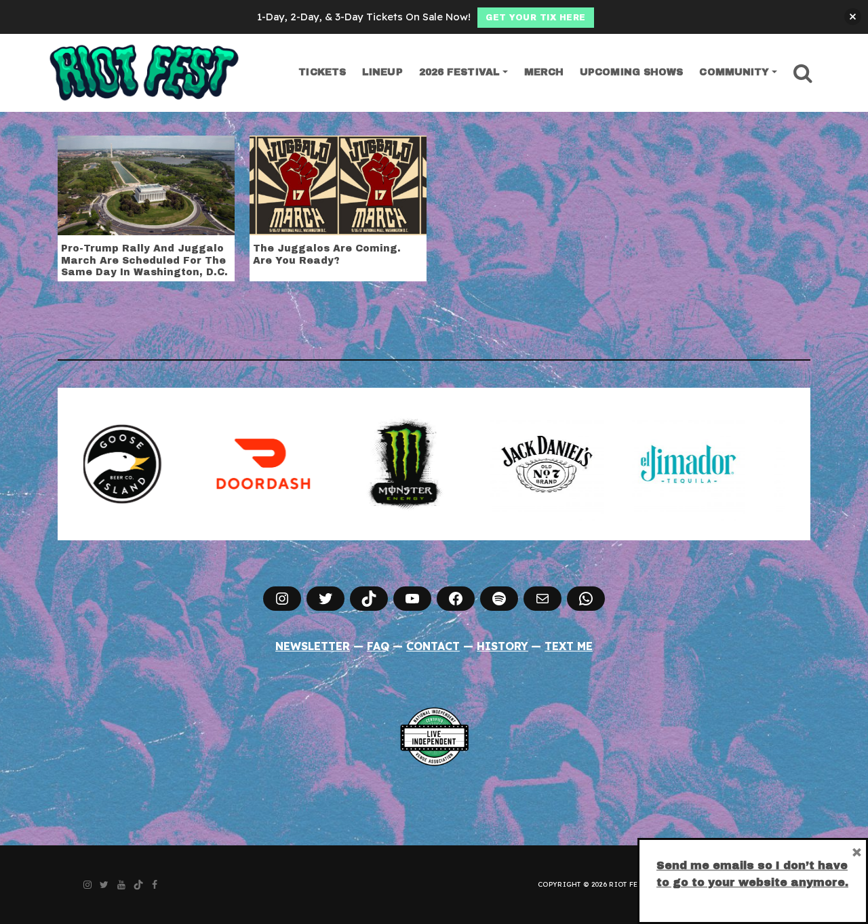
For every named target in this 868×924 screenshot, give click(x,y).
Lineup (382, 72)
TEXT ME (569, 646)
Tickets (322, 72)
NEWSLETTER (312, 646)
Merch (544, 72)
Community (734, 72)
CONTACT (433, 646)
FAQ (378, 646)
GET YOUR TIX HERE (536, 17)
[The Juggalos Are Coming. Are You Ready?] (338, 184)
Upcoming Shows (631, 72)
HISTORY (502, 646)
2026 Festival (459, 72)
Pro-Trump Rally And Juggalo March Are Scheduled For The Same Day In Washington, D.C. (144, 260)
